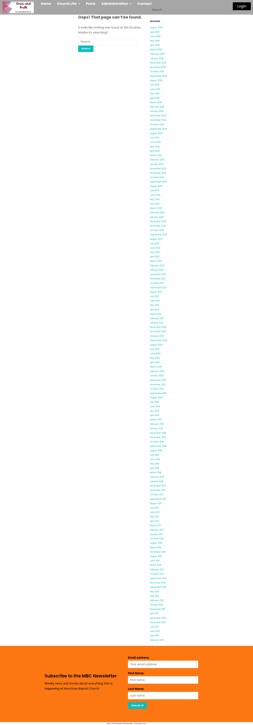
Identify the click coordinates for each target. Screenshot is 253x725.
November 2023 (158, 173)
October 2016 (157, 538)
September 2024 (158, 128)
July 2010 (154, 626)
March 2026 (156, 49)
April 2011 (154, 613)
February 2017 (157, 529)
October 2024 (157, 124)
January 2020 (157, 375)
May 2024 (155, 146)
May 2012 (154, 596)
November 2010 (158, 622)
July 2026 (154, 32)
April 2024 (155, 150)
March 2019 (155, 419)
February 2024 (157, 159)
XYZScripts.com (139, 723)
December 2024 (158, 115)
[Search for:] (107, 42)
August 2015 (156, 556)
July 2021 (154, 296)
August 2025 (156, 80)
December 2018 (158, 432)
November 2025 (158, 67)
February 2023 (157, 212)
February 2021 (157, 318)
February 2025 (157, 106)
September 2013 (158, 587)
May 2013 (154, 591)
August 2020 (156, 344)
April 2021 (154, 309)
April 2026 (155, 45)
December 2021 (158, 274)
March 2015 (155, 565)
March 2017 (155, 525)
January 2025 (157, 111)
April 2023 (155, 203)
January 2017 (156, 534)
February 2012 (157, 600)
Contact (144, 3)
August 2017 (156, 503)
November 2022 (158, 225)
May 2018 (154, 463)
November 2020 (158, 331)
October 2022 (157, 230)
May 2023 (155, 199)
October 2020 (157, 336)
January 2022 (157, 269)
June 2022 (155, 247)
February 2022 (157, 265)
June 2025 (155, 89)
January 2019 (156, 428)
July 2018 (154, 455)
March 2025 (156, 102)
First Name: (136, 673)
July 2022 (154, 243)
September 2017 (158, 499)
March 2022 (156, 261)
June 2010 (155, 631)
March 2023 (156, 208)
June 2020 (155, 353)
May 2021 (154, 305)
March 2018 (155, 472)
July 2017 (154, 507)
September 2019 (158, 393)
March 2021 (155, 314)
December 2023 (158, 168)
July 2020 (154, 349)
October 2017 (157, 494)
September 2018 (158, 446)
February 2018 (157, 477)
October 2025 (157, 71)
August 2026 (156, 27)
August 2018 (156, 450)
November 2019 (158, 384)
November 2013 (157, 582)
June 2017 (155, 512)
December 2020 (158, 327)
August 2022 (156, 239)
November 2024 (158, 120)
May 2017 (154, 516)
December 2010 (158, 618)
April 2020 (155, 362)
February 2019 (157, 424)
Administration (114, 3)
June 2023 (155, 195)
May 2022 (155, 252)
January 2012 (156, 604)
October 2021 (156, 283)
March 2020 (156, 366)
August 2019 (156, 397)
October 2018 (157, 441)
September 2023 (158, 181)
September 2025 (158, 76)
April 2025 (155, 98)
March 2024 (156, 155)
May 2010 (154, 635)
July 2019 (154, 402)
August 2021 (156, 291)
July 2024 (155, 137)
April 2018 (154, 468)
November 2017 (158, 490)
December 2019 (158, 380)
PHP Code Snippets (115, 723)
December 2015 (158, 551)
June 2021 (155, 300)
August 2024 (156, 133)
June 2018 (155, 459)
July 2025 (154, 84)
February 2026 (157, 54)
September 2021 (158, 287)
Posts (90, 3)
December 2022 (158, 221)
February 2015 (157, 569)
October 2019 (157, 388)
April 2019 (154, 415)
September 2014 (158, 578)
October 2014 (157, 573)
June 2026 (155, 36)
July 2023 (154, 190)
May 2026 (155, 40)
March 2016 (155, 547)
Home (46, 3)
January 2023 (157, 217)
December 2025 (158, 62)
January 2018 (156, 481)
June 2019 (155, 406)
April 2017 (154, 521)
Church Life (67, 3)
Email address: (138, 658)
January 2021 (156, 322)
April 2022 (155, 256)
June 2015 (155, 560)
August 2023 (156, 186)
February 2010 (157, 640)
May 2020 (155, 358)
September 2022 (158, 234)
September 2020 (158, 340)
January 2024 (157, 164)
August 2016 (156, 543)
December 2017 (158, 485)
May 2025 (155, 93)
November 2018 (158, 437)
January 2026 (157, 58)
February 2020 (157, 371)
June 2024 (155, 142)
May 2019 (154, 410)
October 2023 (157, 177)
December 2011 (157, 609)
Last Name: (136, 689)
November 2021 (157, 278)
